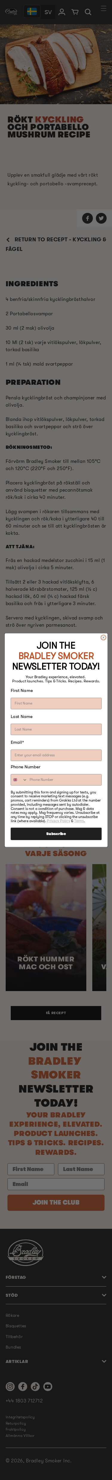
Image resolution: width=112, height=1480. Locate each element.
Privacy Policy (58, 821)
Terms (79, 821)
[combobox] (19, 779)
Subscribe (56, 834)
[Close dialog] (103, 637)
